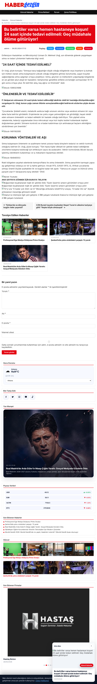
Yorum (5, 291)
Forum (56, 12)
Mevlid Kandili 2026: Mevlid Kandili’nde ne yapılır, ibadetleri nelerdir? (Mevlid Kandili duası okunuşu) (41, 532)
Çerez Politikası (70, 12)
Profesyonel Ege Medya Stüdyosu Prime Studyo (22, 522)
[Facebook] (6, 397)
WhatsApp (70, 48)
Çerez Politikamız (42, 681)
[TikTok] (32, 397)
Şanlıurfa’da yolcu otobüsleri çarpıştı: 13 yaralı (21, 524)
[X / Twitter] (12, 397)
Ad (4, 313)
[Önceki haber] (85, 413)
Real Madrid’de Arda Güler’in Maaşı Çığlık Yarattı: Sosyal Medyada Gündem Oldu (34, 527)
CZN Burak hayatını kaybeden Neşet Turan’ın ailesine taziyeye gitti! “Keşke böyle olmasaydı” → (64, 206)
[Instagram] (19, 397)
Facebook (59, 48)
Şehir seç (10, 376)
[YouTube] (26, 397)
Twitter (50, 48)
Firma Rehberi (43, 12)
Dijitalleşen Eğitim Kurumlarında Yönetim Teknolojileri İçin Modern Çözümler (32, 529)
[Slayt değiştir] (44, 665)
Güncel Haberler (26, 12)
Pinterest (88, 48)
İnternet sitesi (8, 332)
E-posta (6, 323)
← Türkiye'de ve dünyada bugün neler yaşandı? (14, 206)
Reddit (79, 48)
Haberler (5, 20)
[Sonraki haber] (90, 413)
